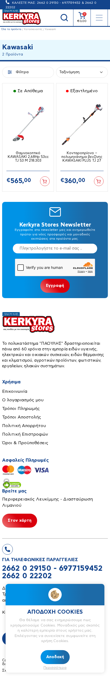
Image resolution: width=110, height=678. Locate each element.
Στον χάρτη (20, 520)
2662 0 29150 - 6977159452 (58, 2)
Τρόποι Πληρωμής (21, 408)
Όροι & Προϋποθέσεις (25, 443)
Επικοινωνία (14, 391)
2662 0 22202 (27, 576)
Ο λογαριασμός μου (23, 400)
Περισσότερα (55, 668)
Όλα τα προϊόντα (11, 29)
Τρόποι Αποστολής (21, 417)
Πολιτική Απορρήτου (24, 426)
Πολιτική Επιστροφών (25, 434)
